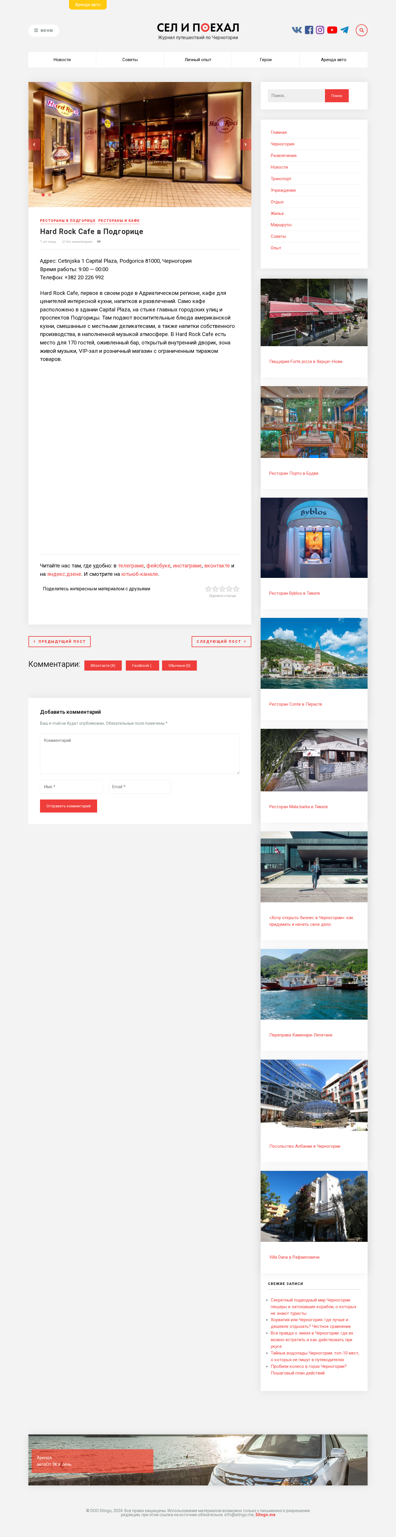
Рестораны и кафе (119, 221)
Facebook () (145, 665)
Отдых (277, 202)
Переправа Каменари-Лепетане (301, 1035)
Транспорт (281, 178)
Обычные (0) (179, 665)
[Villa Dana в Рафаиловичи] (314, 1240)
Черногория (282, 144)
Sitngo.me (265, 1514)
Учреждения (283, 190)
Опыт (276, 248)
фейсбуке (158, 566)
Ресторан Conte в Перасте (295, 704)
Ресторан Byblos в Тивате (294, 593)
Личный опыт (198, 59)
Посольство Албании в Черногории (304, 1146)
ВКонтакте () (103, 665)
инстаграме (187, 566)
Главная (279, 132)
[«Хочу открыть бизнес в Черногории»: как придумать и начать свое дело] (314, 900)
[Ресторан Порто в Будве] (314, 456)
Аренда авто (333, 59)
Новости (62, 59)
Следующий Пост (219, 642)
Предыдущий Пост (62, 642)
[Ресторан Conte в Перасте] (314, 687)
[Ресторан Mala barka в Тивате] (314, 790)
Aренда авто (88, 4)
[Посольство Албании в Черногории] (314, 1129)
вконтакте (217, 566)
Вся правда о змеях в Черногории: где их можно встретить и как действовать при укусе (312, 1339)
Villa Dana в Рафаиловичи (294, 1257)
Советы (130, 59)
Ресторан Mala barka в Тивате (298, 806)
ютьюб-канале (139, 574)
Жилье (277, 213)
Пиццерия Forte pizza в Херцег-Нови (305, 361)
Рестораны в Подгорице (68, 221)
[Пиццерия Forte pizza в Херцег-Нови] (314, 344)
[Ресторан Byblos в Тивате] (314, 576)
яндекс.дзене (64, 574)
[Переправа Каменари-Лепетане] (314, 1018)
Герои (266, 59)
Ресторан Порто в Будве (294, 473)
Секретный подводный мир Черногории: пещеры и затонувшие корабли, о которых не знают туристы (313, 1306)
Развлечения (284, 155)
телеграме (131, 566)
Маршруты (281, 224)
